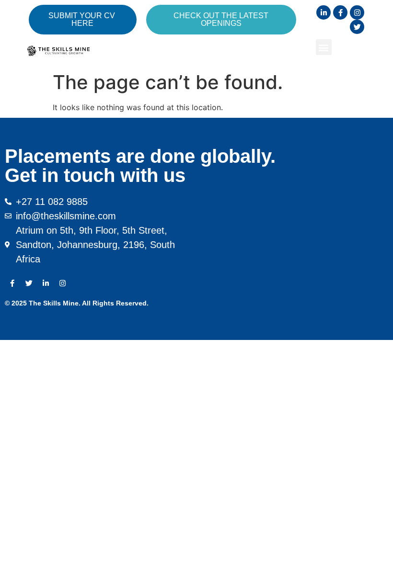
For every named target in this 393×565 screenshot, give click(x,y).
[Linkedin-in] (323, 12)
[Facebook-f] (340, 12)
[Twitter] (357, 27)
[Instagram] (357, 12)
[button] (324, 47)
